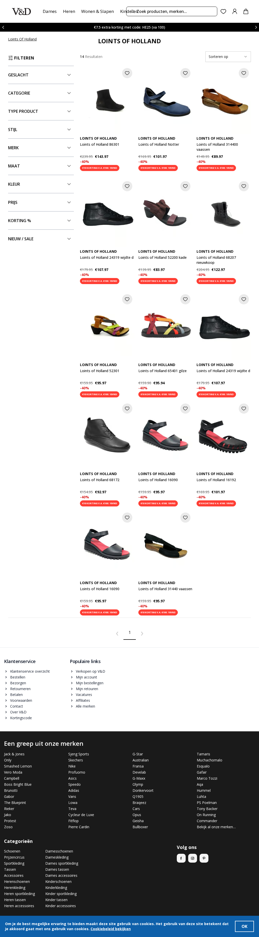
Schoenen (12, 851)
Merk (13, 148)
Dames (50, 11)
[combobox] (171, 11)
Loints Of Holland (22, 39)
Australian (141, 760)
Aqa (200, 784)
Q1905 (138, 796)
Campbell (11, 778)
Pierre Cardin (78, 826)
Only (7, 760)
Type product (23, 111)
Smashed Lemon (18, 766)
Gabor (9, 796)
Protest (10, 820)
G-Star (138, 754)
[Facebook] (181, 858)
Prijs (12, 202)
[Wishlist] (223, 11)
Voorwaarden (21, 700)
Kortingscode (21, 717)
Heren (69, 11)
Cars (136, 808)
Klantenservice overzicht (30, 671)
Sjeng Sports (78, 754)
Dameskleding (57, 857)
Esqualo (203, 766)
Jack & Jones (14, 754)
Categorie (19, 93)
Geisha (138, 820)
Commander (207, 820)
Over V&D (18, 712)
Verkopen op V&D (90, 671)
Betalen (16, 694)
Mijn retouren (87, 688)
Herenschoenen (17, 881)
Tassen (10, 869)
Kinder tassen (56, 899)
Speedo (74, 784)
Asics (72, 778)
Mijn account (86, 677)
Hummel (204, 790)
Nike (72, 766)
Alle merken (85, 706)
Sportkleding (14, 863)
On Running (206, 814)
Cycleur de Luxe (81, 814)
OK (244, 926)
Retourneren (20, 688)
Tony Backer (207, 808)
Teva (72, 808)
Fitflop (73, 820)
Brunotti (10, 790)
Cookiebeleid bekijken (111, 928)
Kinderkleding (56, 887)
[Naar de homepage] (21, 11)
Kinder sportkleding (61, 893)
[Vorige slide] (3, 27)
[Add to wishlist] (127, 73)
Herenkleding (14, 887)
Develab (139, 772)
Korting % (19, 220)
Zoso (8, 826)
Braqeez (139, 802)
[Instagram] (192, 858)
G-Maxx (139, 778)
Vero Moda (13, 772)
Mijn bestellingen (89, 682)
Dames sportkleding (61, 863)
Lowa (72, 802)
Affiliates (83, 700)
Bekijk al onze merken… (216, 826)
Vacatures (84, 694)
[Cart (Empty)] (246, 11)
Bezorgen (18, 682)
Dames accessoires (61, 875)
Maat (14, 166)
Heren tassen (15, 899)
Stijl (12, 129)
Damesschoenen (59, 851)
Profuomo (76, 772)
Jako (7, 814)
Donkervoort (143, 790)
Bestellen (17, 677)
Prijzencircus (14, 857)
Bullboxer (140, 826)
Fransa (138, 766)
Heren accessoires (19, 905)
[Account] (235, 11)
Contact (16, 706)
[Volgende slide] (256, 27)
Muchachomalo (209, 760)
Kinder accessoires (60, 905)
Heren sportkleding (19, 893)
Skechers (75, 760)
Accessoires (14, 875)
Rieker (9, 808)
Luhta (201, 796)
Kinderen (129, 11)
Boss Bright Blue (18, 784)
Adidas (73, 790)
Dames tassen (57, 869)
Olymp (138, 784)
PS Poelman (207, 802)
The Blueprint (15, 802)
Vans (72, 796)
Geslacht (18, 75)
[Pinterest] (204, 858)
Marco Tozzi (207, 778)
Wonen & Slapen (97, 11)
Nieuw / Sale (20, 239)
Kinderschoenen (58, 881)
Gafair (202, 772)
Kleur (14, 184)
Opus (137, 814)
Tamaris (203, 754)
